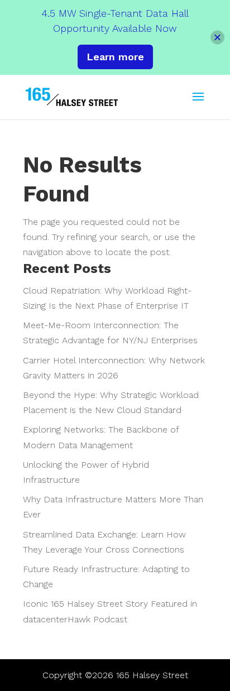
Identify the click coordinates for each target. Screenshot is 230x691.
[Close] (217, 37)
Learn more (115, 57)
